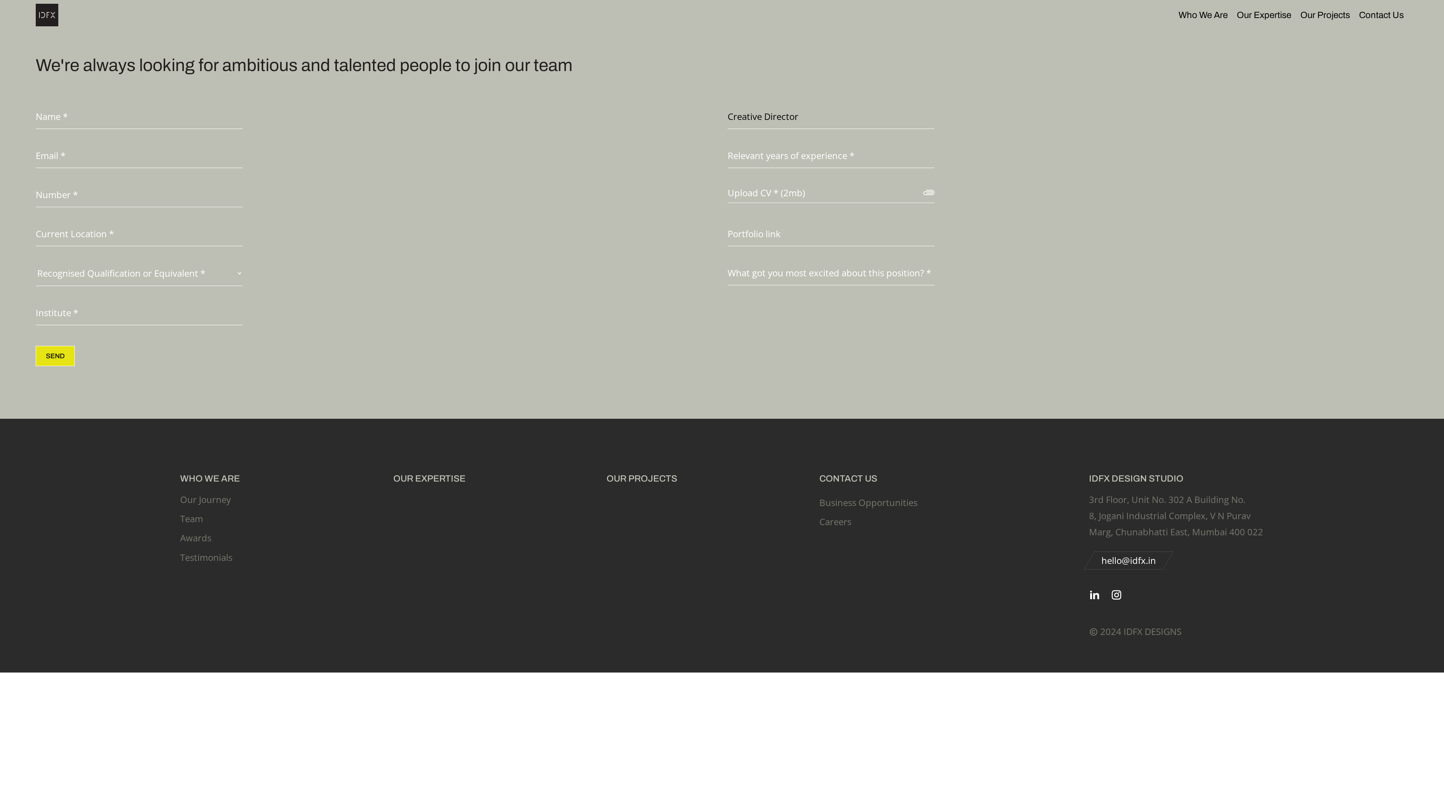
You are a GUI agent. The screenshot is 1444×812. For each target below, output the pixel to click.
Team (191, 518)
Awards (195, 538)
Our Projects (1325, 15)
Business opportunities (868, 502)
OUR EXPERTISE (429, 478)
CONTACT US (848, 478)
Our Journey (205, 499)
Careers (835, 521)
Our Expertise (1264, 15)
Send (55, 356)
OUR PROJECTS (642, 478)
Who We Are (1203, 15)
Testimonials (206, 557)
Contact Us (1381, 15)
